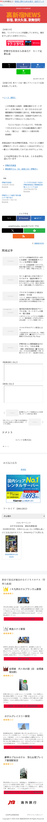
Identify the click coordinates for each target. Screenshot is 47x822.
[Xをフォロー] (12, 230)
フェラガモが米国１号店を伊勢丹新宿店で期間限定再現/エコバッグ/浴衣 (33, 185)
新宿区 (23, 470)
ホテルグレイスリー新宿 (23, 747)
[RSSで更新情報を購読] (23, 236)
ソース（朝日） (10, 98)
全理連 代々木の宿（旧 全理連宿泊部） (23, 706)
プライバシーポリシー (35, 815)
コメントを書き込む (23, 440)
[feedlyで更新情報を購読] (34, 230)
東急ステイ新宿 (23, 659)
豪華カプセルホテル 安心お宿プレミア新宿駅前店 (23, 792)
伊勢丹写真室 (6, 182)
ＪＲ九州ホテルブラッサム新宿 (23, 619)
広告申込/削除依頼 (12, 815)
